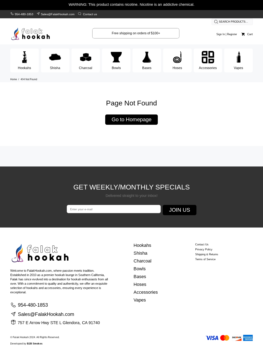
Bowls (140, 268)
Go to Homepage (131, 119)
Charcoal (142, 260)
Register (232, 34)
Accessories (146, 292)
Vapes (140, 300)
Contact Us (202, 244)
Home (13, 79)
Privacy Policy (203, 249)
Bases (140, 276)
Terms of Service (205, 259)
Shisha (140, 253)
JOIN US (179, 210)
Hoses (140, 284)
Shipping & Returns (206, 254)
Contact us (90, 14)
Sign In (220, 34)
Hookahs (142, 245)
